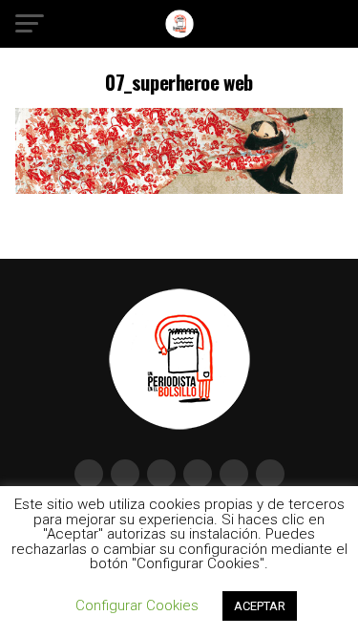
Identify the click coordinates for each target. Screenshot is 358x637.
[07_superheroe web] (179, 189)
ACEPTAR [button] (259, 606)
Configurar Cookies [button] (137, 605)
